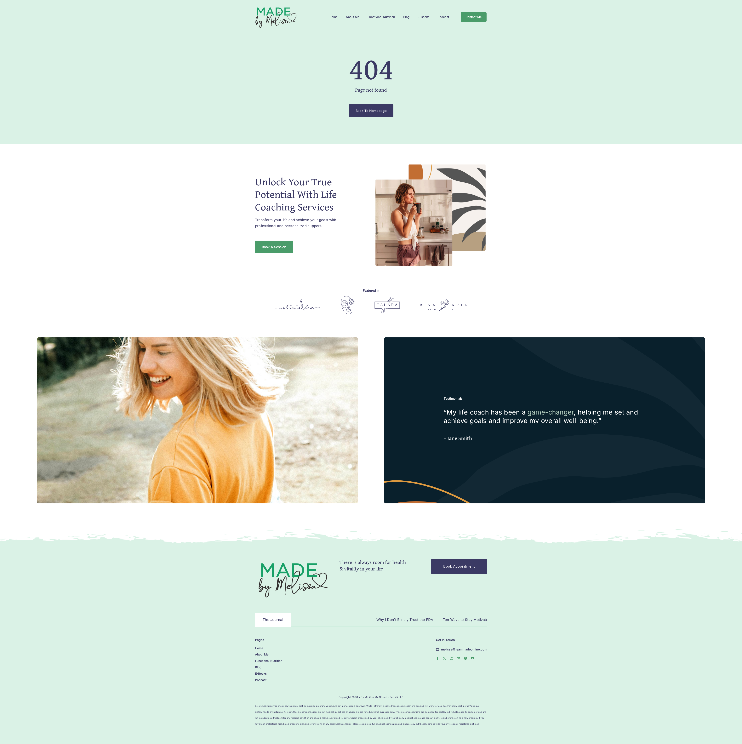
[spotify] (465, 658)
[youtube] (472, 658)
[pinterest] (458, 658)
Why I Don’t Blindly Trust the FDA (347, 620)
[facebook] (437, 658)
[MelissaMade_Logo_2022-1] (275, 6)
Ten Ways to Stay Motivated (409, 620)
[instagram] (451, 658)
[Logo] (298, 301)
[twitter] (444, 658)
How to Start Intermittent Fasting (470, 620)
